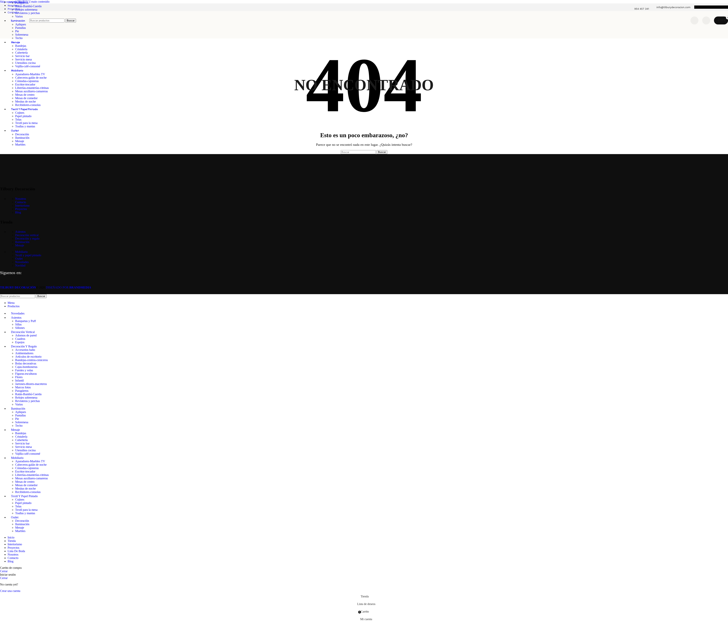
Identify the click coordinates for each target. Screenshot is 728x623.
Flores (19, 377)
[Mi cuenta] (706, 20)
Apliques (20, 412)
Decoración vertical (26, 235)
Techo (19, 38)
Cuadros (20, 338)
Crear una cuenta (10, 590)
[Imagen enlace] (19, 179)
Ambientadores (24, 353)
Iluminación (22, 137)
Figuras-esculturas (26, 373)
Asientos (20, 231)
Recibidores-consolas (28, 105)
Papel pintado (23, 116)
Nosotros (20, 198)
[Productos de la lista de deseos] (694, 20)
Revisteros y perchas (27, 13)
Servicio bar (22, 56)
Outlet (19, 258)
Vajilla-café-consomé (27, 66)
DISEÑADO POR (68, 287)
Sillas (18, 324)
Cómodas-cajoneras (27, 81)
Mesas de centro (25, 94)
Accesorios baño (25, 349)
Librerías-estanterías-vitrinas (32, 87)
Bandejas (20, 45)
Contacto (20, 202)
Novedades (22, 262)
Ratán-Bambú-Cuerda (28, 6)
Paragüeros (21, 2)
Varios (19, 404)
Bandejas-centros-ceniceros (31, 360)
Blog (18, 212)
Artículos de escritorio (28, 356)
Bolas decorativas (25, 363)
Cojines (19, 112)
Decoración (22, 134)
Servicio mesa (23, 59)
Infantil (19, 380)
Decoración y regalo (27, 238)
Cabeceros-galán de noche (31, 77)
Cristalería (21, 49)
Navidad (20, 265)
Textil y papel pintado (28, 255)
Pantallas (20, 415)
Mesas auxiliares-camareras (31, 91)
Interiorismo (22, 205)
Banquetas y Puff (25, 321)
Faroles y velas (24, 370)
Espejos (19, 342)
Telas (18, 119)
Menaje (19, 141)
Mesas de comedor (26, 98)
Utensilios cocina (25, 62)
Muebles (20, 144)
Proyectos (21, 209)
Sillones (20, 327)
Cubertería (21, 52)
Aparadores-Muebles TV (30, 74)
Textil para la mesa (26, 123)
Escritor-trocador (25, 84)
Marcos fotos (23, 387)
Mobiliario (21, 251)
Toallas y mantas (25, 126)
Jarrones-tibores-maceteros (31, 384)
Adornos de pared (26, 335)
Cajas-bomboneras (26, 366)
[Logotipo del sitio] (13, 30)
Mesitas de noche (25, 101)
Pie (17, 418)
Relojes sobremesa (26, 9)
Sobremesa (21, 34)
